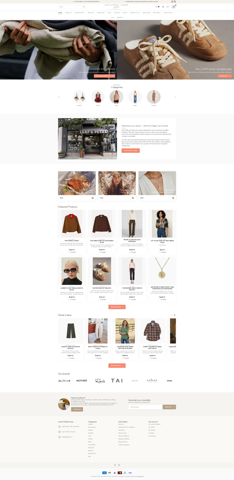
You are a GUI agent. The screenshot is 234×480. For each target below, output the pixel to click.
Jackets (117, 12)
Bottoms (156, 12)
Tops (109, 12)
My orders (152, 427)
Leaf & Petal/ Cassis (130, 150)
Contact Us (77, 409)
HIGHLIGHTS (168, 12)
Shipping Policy (123, 442)
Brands (120, 17)
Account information (155, 424)
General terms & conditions (126, 427)
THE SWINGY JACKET (72, 241)
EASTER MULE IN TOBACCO (102, 288)
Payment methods (123, 436)
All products (152, 436)
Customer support (123, 444)
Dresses (91, 12)
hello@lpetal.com (67, 437)
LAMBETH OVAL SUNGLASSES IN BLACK (72, 289)
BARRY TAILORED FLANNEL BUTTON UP (152, 347)
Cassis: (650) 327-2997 (68, 431)
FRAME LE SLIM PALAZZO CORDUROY (132, 240)
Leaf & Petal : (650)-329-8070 (70, 426)
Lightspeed (121, 476)
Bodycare (147, 12)
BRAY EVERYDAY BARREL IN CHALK (97, 347)
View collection (116, 307)
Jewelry (68, 12)
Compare (73, 252)
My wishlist (152, 430)
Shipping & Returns (124, 439)
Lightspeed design (129, 476)
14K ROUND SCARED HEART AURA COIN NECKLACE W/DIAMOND (162, 288)
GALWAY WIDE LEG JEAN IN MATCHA (70, 347)
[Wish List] (168, 7)
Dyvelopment (139, 476)
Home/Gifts (134, 12)
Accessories (79, 12)
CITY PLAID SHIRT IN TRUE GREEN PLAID (162, 241)
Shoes (125, 12)
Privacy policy (122, 433)
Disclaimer (121, 430)
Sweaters (101, 12)
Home (60, 12)
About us (121, 424)
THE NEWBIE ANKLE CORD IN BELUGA (132, 289)
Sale (113, 17)
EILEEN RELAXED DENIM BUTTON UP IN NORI (125, 347)
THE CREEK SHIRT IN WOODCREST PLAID (102, 241)
